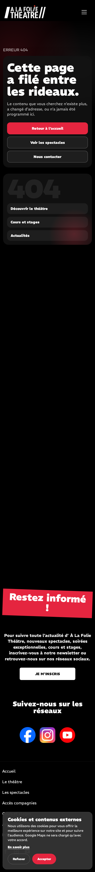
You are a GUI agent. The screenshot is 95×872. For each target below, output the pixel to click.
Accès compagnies (19, 803)
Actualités (20, 235)
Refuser (19, 859)
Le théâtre (12, 782)
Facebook (28, 735)
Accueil (8, 771)
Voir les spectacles (47, 142)
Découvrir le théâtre (29, 208)
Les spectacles (15, 792)
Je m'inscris (47, 674)
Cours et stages (25, 222)
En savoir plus (19, 847)
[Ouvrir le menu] (84, 12)
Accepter (44, 859)
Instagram (47, 735)
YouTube (67, 735)
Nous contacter (47, 156)
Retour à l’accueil (47, 128)
